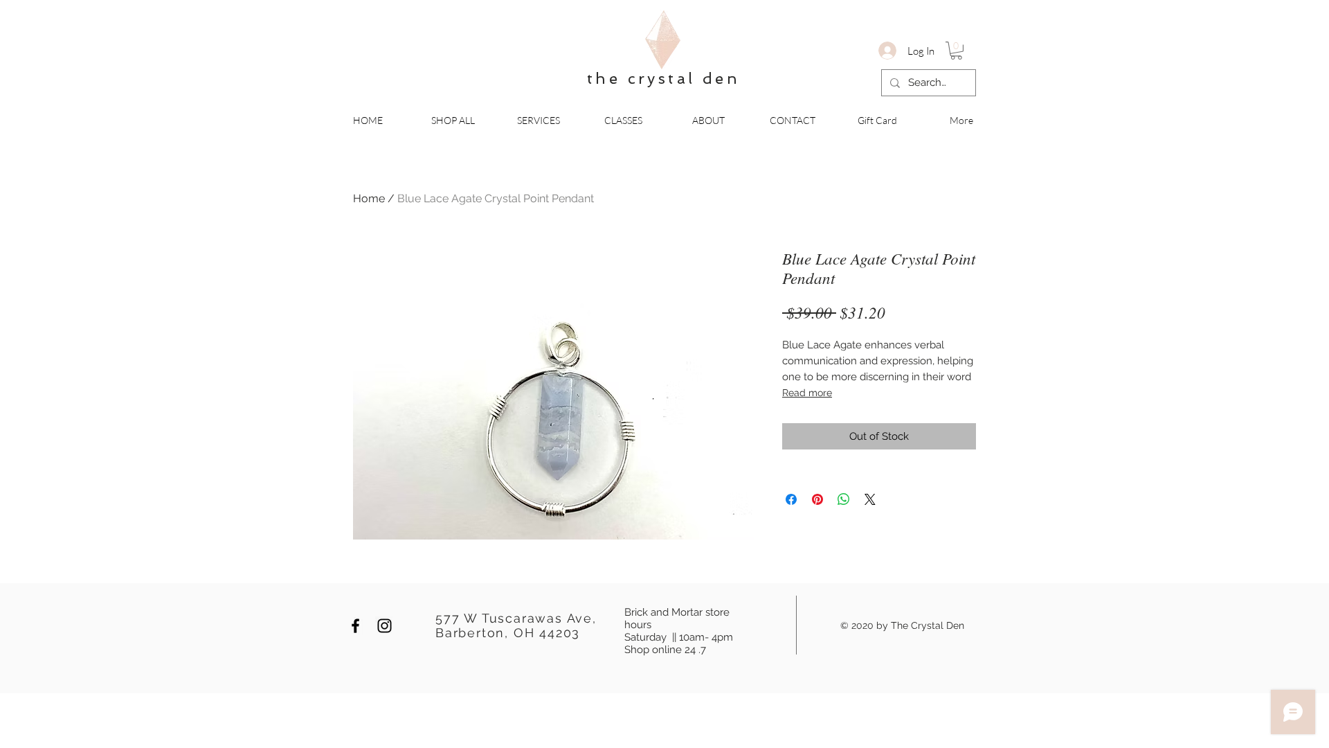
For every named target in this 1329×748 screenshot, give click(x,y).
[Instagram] (384, 625)
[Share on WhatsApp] (843, 499)
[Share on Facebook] (791, 499)
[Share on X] (870, 499)
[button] (956, 51)
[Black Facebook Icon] (355, 625)
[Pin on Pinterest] (817, 499)
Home (369, 198)
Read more (807, 392)
